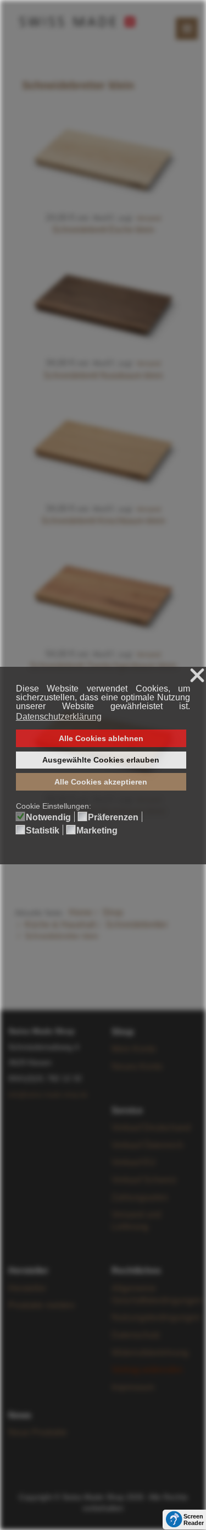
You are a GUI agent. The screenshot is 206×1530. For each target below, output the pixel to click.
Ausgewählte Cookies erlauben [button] (100, 759)
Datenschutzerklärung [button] (59, 716)
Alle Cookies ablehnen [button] (101, 738)
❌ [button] (197, 676)
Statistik (42, 830)
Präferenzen (113, 817)
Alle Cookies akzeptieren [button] (100, 781)
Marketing (97, 830)
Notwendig (48, 817)
